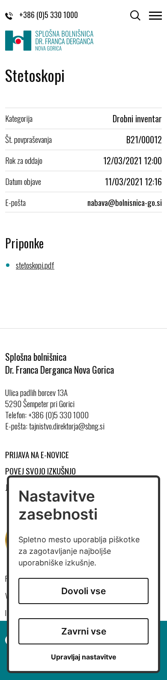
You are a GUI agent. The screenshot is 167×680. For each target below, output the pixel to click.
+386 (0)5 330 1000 (48, 14)
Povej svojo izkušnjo (40, 471)
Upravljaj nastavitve (83, 657)
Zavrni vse (83, 631)
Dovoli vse (83, 591)
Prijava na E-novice (37, 454)
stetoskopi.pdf (35, 265)
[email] (124, 202)
